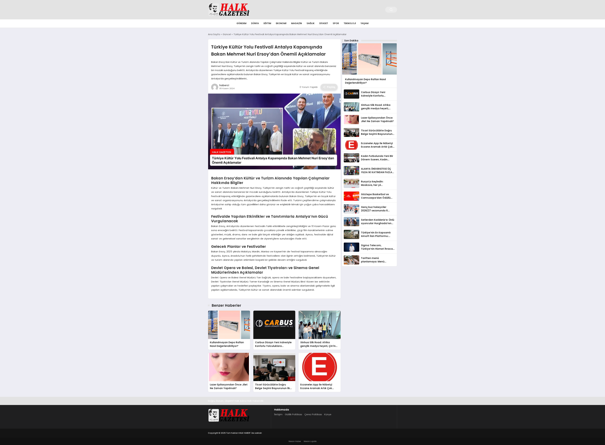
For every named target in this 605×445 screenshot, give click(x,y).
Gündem (241, 23)
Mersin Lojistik (310, 441)
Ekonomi (281, 23)
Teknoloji (350, 23)
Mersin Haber (295, 441)
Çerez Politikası (313, 414)
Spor (336, 23)
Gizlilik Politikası (293, 414)
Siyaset (323, 23)
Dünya (255, 23)
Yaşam (365, 23)
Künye (327, 414)
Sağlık (310, 23)
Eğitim (267, 23)
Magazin (296, 23)
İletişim (278, 414)
